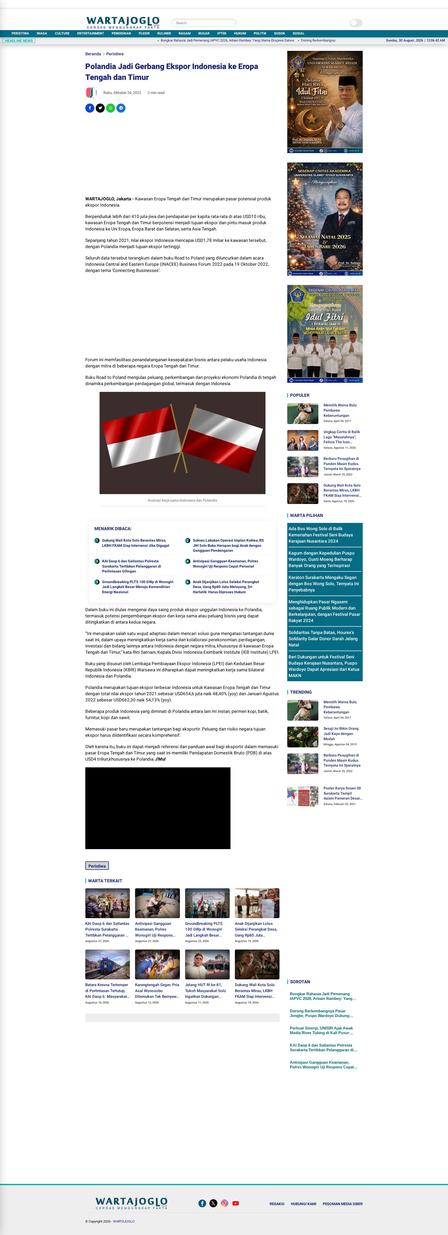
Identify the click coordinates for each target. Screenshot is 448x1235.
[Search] (231, 23)
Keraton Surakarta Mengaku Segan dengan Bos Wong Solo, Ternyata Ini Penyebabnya (324, 583)
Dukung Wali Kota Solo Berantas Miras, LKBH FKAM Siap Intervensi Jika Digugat (135, 543)
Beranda (93, 53)
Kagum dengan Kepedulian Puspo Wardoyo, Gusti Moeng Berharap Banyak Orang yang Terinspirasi (322, 559)
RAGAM (185, 33)
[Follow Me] (213, 1207)
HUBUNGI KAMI (303, 1204)
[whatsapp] (110, 108)
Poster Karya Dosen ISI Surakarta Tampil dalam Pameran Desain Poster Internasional (343, 793)
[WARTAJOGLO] (123, 27)
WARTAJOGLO (124, 1221)
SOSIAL (298, 33)
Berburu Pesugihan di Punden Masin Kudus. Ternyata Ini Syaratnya (342, 463)
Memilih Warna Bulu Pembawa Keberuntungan (340, 410)
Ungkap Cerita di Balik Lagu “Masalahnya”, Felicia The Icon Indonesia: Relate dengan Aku (342, 437)
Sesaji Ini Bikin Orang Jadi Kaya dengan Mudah (341, 733)
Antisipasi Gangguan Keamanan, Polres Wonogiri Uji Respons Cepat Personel (225, 563)
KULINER (164, 33)
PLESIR (144, 33)
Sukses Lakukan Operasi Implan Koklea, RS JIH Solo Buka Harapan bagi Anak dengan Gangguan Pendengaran (228, 545)
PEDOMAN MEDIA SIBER (343, 1204)
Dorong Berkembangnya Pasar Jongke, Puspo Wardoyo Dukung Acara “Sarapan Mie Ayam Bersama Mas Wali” (322, 1013)
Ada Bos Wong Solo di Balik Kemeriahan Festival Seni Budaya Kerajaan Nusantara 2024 (321, 535)
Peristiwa (115, 53)
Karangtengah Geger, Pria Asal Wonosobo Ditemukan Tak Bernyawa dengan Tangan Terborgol (157, 991)
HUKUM (240, 33)
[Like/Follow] (202, 1207)
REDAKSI (277, 1204)
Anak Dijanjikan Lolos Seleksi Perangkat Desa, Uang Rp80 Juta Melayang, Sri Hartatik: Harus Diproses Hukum (226, 587)
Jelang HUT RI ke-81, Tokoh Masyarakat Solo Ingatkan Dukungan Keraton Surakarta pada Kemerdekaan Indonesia (206, 991)
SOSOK (279, 33)
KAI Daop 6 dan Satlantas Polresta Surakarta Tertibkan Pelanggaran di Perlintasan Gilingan (131, 566)
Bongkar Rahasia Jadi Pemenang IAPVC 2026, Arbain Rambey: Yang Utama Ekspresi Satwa (192, 40)
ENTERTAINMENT (90, 33)
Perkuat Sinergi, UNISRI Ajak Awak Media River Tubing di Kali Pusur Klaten (321, 1030)
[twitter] (100, 108)
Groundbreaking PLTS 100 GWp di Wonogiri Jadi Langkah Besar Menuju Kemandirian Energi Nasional (137, 587)
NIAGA (42, 33)
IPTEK (221, 33)
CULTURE (62, 33)
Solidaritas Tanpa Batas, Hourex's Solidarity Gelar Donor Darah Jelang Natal (323, 638)
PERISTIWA (20, 33)
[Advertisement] (182, 154)
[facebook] (89, 108)
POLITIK (260, 33)
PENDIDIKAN (121, 33)
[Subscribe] (235, 1207)
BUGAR (203, 33)
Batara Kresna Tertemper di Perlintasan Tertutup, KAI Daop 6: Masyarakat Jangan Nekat (106, 991)
